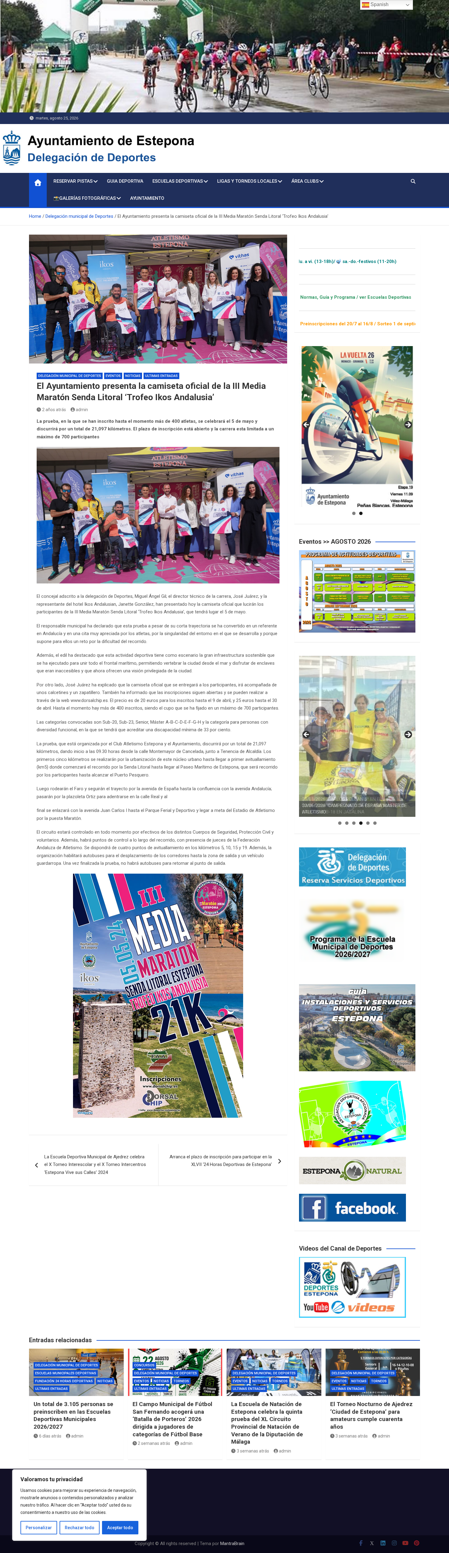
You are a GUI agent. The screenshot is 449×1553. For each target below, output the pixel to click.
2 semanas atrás (154, 1443)
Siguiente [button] (407, 425)
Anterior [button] (306, 425)
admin (82, 409)
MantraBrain (232, 1543)
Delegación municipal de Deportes (69, 376)
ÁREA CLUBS (305, 181)
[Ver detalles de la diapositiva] (357, 426)
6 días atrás (50, 1436)
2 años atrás (54, 409)
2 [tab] (361, 513)
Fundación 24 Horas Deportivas (64, 1381)
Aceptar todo (120, 1527)
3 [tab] (354, 823)
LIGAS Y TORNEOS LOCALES (247, 181)
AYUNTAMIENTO (147, 198)
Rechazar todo (79, 1527)
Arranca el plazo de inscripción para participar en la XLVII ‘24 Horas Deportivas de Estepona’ (221, 1160)
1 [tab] (354, 513)
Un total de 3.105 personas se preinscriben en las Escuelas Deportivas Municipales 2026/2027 (73, 1415)
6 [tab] (375, 823)
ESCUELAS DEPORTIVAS (177, 181)
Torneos (181, 1381)
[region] (79, 1505)
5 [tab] (368, 823)
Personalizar (39, 1527)
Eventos (113, 376)
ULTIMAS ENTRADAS (161, 376)
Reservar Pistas (73, 181)
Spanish (379, 4)
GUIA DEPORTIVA (125, 181)
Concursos (144, 1365)
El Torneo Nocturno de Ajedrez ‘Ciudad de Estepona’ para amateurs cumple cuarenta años (371, 1415)
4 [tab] (361, 823)
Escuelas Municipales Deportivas (65, 1373)
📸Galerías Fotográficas (84, 198)
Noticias (133, 376)
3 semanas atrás (253, 1451)
